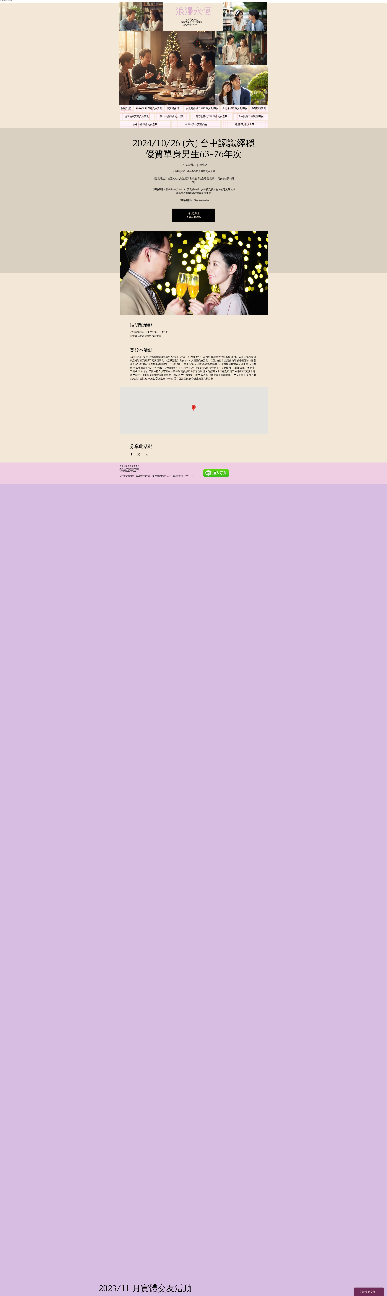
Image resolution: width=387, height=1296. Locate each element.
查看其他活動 (193, 217)
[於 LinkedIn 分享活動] (146, 454)
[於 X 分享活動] (138, 454)
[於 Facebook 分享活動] (131, 454)
